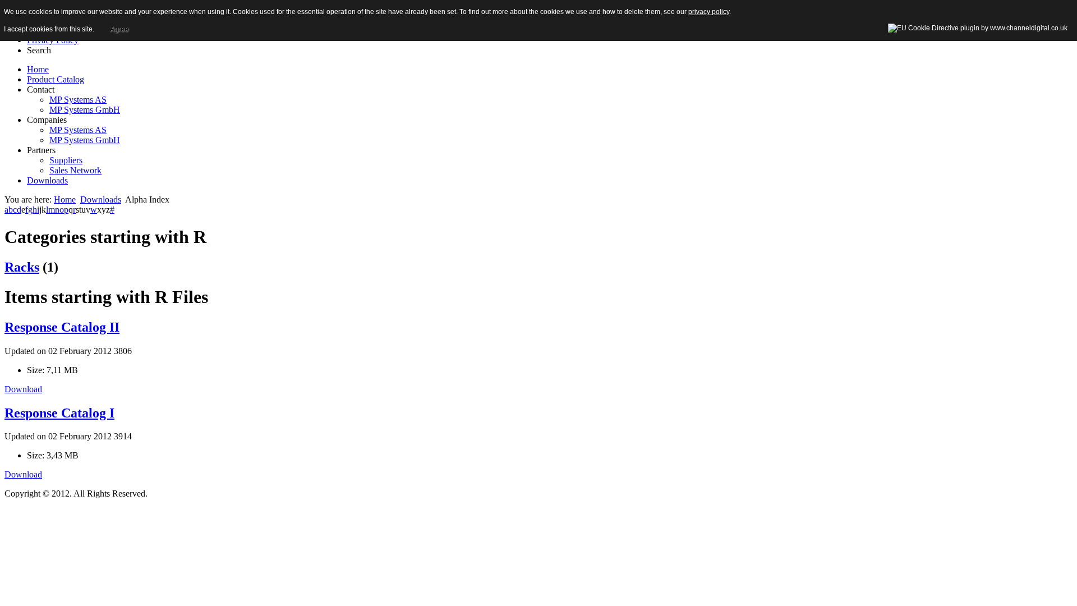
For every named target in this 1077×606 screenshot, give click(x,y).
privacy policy (708, 12)
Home (65, 199)
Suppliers (65, 160)
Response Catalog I (59, 413)
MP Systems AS (78, 99)
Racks (21, 267)
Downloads (100, 199)
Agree (119, 29)
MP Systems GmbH (84, 109)
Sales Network (75, 170)
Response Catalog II (61, 327)
